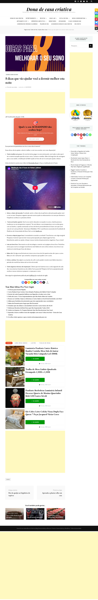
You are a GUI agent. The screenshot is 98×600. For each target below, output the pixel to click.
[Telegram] (37, 282)
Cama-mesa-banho (21, 343)
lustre (33, 343)
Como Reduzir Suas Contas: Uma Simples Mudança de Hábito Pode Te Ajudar (32, 292)
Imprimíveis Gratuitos (38, 21)
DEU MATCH (78, 24)
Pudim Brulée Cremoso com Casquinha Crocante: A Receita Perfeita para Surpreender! (81, 178)
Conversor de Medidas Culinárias (27, 24)
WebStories (52, 21)
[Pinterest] (25, 282)
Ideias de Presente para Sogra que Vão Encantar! (23, 303)
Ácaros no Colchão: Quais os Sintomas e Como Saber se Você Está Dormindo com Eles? (35, 299)
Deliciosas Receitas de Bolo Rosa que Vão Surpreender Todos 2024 (29, 308)
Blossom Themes (51, 528)
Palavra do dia (44, 24)
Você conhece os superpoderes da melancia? (55, 516)
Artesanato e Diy (22, 21)
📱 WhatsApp (42, 363)
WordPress (67, 528)
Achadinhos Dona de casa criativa (61, 24)
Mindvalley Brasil (33, 163)
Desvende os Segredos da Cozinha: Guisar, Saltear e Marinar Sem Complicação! (80, 153)
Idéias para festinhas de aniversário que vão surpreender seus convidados (31, 301)
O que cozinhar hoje (74, 21)
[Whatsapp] (31, 282)
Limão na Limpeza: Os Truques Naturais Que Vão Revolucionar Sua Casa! (30, 310)
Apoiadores (62, 21)
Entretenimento (31, 18)
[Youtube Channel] (81, 137)
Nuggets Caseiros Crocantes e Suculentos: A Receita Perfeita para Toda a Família (81, 171)
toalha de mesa (45, 343)
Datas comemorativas (78, 18)
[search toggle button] (91, 1)
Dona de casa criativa (49, 9)
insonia (8, 479)
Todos (9, 343)
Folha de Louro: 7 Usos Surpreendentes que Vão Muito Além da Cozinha (30, 296)
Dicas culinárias (31, 513)
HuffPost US (32, 275)
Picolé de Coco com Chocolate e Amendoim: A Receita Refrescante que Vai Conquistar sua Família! (81, 185)
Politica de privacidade (76, 528)
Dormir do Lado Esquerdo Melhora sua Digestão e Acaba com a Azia (29, 294)
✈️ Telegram (48, 363)
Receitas (42, 18)
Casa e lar (52, 18)
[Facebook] (23, 282)
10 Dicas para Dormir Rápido (17, 289)
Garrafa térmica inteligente (35, 517)
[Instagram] (40, 282)
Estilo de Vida (63, 18)
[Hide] (97, 31)
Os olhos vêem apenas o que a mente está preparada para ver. (27, 317)
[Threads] (43, 282)
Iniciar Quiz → (35, 139)
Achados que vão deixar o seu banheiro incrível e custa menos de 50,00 (30, 306)
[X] (34, 282)
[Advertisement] (35, 103)
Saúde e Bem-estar (12, 74)
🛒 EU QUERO (35, 358)
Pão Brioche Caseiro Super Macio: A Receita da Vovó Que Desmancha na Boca (80, 159)
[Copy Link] (28, 282)
